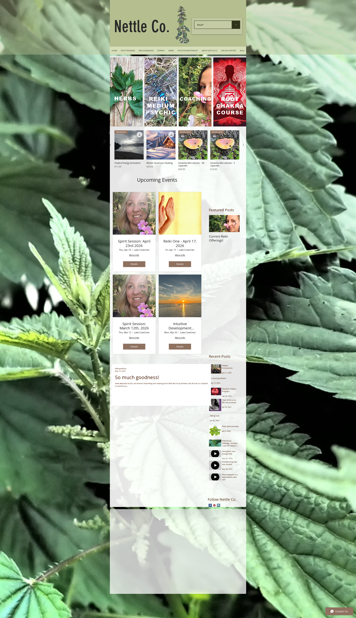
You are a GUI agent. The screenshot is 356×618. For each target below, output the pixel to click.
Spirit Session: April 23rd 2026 (134, 243)
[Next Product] (243, 144)
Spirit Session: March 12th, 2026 (134, 326)
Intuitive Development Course (180, 326)
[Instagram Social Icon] (218, 505)
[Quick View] (161, 144)
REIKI (158, 99)
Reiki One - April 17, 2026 (180, 243)
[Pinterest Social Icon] (214, 505)
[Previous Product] (110, 144)
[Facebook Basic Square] (210, 505)
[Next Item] (235, 224)
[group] (177, 150)
